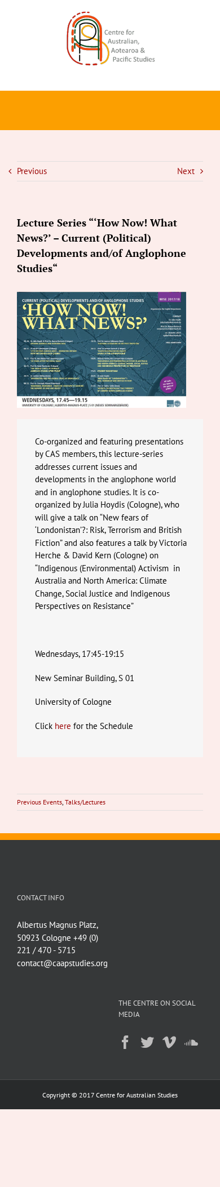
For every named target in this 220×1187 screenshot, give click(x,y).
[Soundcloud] (191, 1042)
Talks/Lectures (85, 802)
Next (186, 171)
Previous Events (39, 802)
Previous (32, 171)
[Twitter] (147, 1042)
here (64, 726)
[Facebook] (125, 1042)
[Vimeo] (169, 1042)
